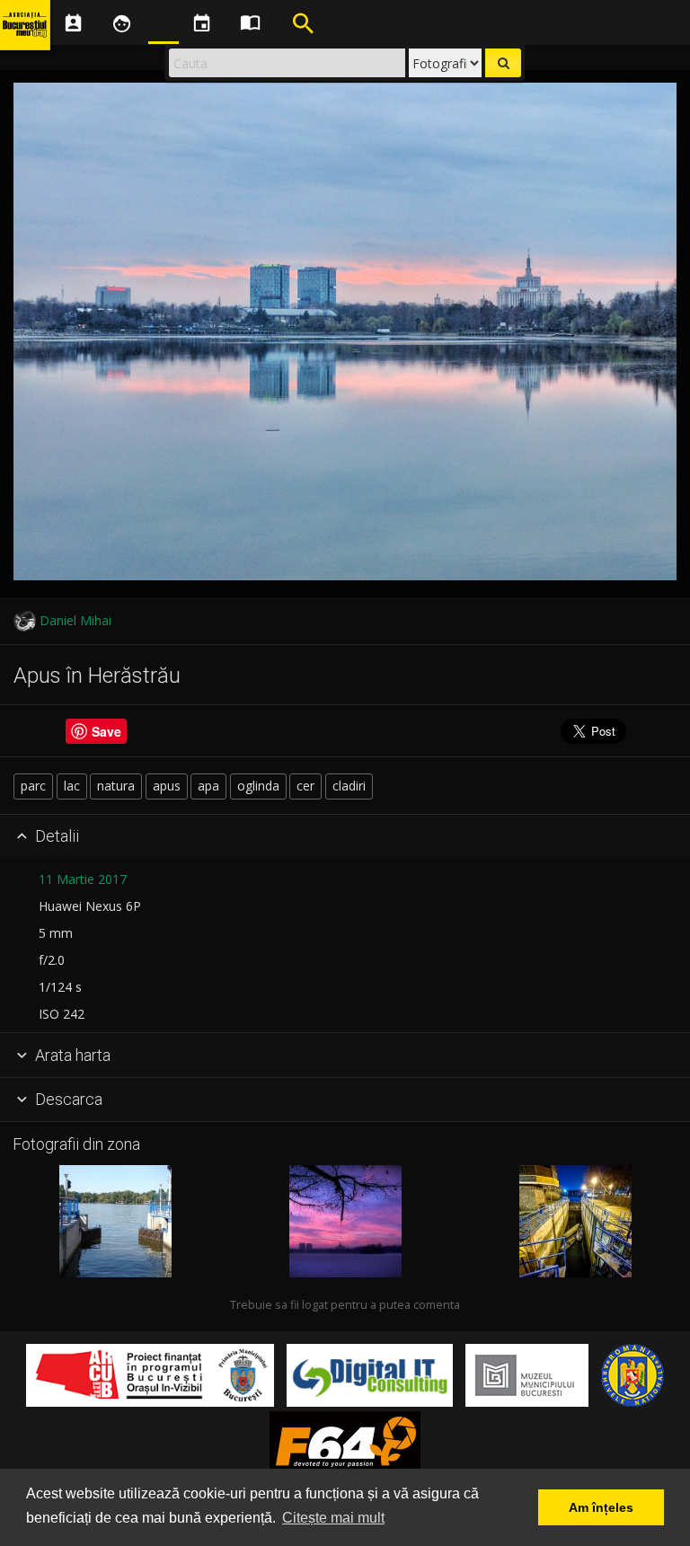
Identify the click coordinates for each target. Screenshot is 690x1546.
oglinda (258, 785)
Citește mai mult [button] (333, 1517)
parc (33, 785)
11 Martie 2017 (83, 879)
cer (305, 785)
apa (208, 785)
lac (72, 785)
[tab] (345, 837)
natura (116, 785)
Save (106, 731)
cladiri (349, 785)
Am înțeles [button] (601, 1507)
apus (167, 785)
